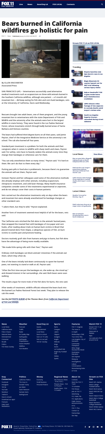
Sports (57, 324)
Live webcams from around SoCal (95, 339)
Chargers (57, 329)
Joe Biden (22, 387)
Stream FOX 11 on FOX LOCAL (95, 328)
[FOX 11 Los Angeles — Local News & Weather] (8, 4)
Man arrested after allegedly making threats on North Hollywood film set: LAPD (82, 160)
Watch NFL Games (95, 382)
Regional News (61, 376)
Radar (21, 332)
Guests (39, 327)
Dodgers (57, 337)
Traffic (21, 329)
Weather (23, 324)
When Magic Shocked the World (78, 349)
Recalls (4, 342)
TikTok (4, 387)
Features (76, 324)
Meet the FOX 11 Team (77, 383)
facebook (85, 427)
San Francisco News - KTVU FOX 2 (61, 380)
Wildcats (57, 342)
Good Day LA (43, 324)
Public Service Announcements (77, 402)
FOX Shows (75, 389)
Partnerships (76, 413)
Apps (90, 336)
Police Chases (6, 332)
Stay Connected (7, 377)
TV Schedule (76, 386)
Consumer (5, 339)
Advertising (75, 394)
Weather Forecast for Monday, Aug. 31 (79, 196)
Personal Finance (42, 385)
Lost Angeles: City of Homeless (78, 340)
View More (98, 154)
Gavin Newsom (24, 390)
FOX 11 (4, 36)
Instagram (5, 385)
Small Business (42, 382)
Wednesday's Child (78, 334)
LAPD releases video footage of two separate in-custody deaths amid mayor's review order (82, 180)
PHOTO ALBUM (18, 299)
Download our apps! (8, 399)
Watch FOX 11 (95, 324)
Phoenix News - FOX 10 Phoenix (61, 385)
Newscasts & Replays (93, 332)
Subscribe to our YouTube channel (86, 130)
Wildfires (22, 346)
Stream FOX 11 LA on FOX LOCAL (86, 43)
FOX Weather (23, 349)
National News (6, 334)
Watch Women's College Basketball (95, 403)
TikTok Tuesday (42, 342)
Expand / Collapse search (102, 4)
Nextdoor (5, 392)
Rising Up (75, 359)
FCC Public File (76, 396)
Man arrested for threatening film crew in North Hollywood (80, 215)
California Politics (25, 380)
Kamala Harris (24, 392)
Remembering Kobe (78, 368)
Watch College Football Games (94, 385)
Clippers (56, 334)
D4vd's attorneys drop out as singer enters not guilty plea (82, 205)
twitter (89, 427)
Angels (56, 339)
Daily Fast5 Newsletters (6, 405)
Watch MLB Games (95, 389)
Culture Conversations (76, 365)
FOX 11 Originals (77, 327)
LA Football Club (59, 349)
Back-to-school (42, 334)
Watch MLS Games (95, 409)
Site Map (75, 415)
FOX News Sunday (8, 347)
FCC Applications (77, 399)
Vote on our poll (42, 339)
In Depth (74, 332)
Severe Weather (24, 344)
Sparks (56, 358)
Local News (78, 154)
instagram (93, 427)
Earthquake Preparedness (23, 340)
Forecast (22, 327)
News (9, 36)
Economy (40, 380)
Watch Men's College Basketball (96, 399)
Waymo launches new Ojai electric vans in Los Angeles (93, 74)
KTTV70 (74, 371)
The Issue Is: (76, 329)
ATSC (73, 406)
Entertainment (6, 337)
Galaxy (56, 356)
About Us (76, 376)
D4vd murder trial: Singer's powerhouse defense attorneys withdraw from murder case (81, 170)
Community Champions (75, 344)
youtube (97, 427)
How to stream (7, 397)
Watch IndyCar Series (96, 396)
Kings (56, 344)
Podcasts (5, 402)
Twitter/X (5, 394)
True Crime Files (77, 337)
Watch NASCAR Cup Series (95, 392)
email (101, 427)
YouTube (5, 390)
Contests (75, 380)
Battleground (23, 394)
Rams (56, 327)
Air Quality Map (24, 334)
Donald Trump (24, 385)
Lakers (56, 332)
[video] (98, 197)
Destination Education (75, 353)
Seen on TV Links (42, 337)
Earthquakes (23, 337)
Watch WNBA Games (96, 407)
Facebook (5, 382)
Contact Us (75, 411)
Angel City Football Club (60, 352)
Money (40, 376)
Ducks (56, 347)
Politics (4, 344)
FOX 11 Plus (76, 408)
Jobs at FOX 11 (77, 391)
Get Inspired (76, 357)
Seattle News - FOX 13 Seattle (60, 389)
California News (7, 329)
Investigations (76, 362)
